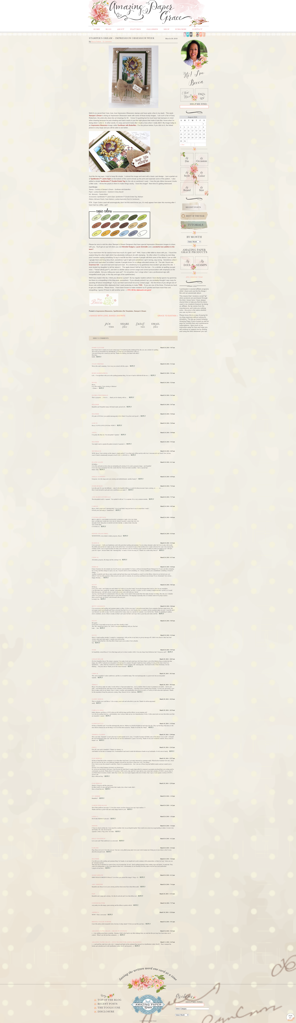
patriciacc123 (97, 723)
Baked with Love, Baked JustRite (107, 316)
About (120, 29)
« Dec (182, 144)
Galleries (152, 29)
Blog (108, 29)
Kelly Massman (98, 838)
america (95, 912)
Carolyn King (98, 710)
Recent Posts (107, 1004)
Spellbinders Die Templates (123, 311)
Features (135, 29)
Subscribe (180, 29)
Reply (98, 357)
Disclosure (106, 1011)
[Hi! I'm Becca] (194, 62)
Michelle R (96, 451)
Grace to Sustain (168, 316)
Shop (166, 29)
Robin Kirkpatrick (100, 373)
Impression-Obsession (104, 311)
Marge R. (95, 543)
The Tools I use (109, 1007)
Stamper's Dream (140, 311)
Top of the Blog (109, 1000)
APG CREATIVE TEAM (194, 277)
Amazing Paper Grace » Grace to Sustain (109, 931)
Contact (197, 29)
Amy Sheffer (97, 884)
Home (97, 29)
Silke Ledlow (97, 875)
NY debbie (96, 796)
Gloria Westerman (100, 395)
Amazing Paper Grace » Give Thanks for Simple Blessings (117, 942)
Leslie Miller (97, 659)
